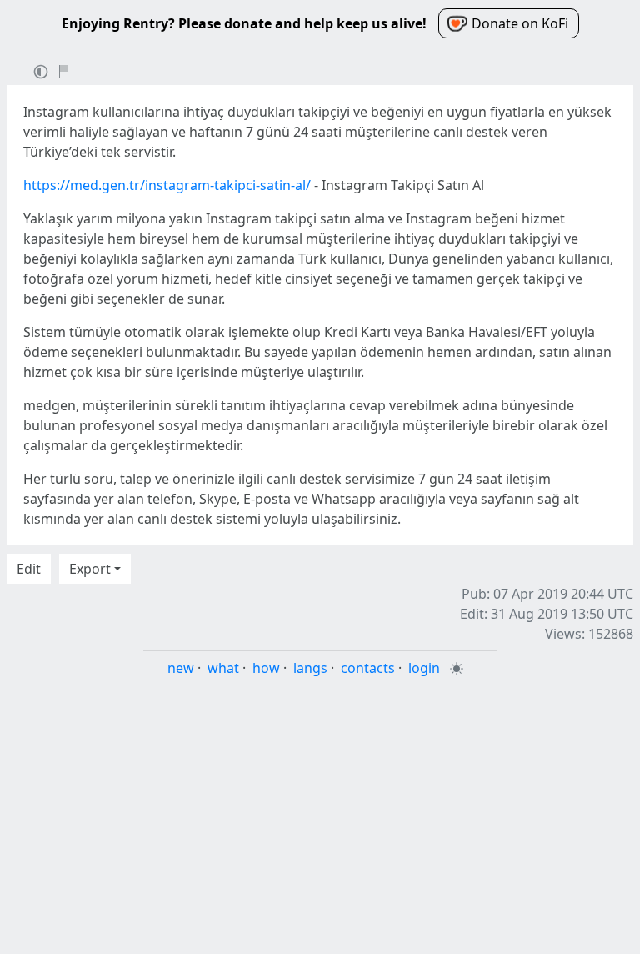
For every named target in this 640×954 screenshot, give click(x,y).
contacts (368, 668)
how (266, 668)
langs (310, 668)
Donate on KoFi (520, 23)
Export (90, 569)
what (223, 668)
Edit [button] (29, 569)
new (181, 668)
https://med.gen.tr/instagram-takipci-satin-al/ (167, 185)
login (424, 668)
